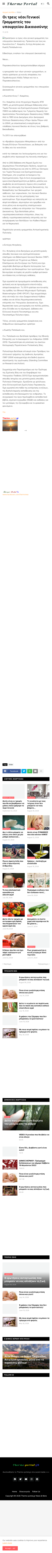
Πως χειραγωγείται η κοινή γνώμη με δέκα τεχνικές (36, 952)
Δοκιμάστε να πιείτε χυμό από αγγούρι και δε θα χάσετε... (38, 921)
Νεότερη (7, 964)
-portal (11, 418)
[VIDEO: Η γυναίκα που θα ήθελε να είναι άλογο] (10, 1138)
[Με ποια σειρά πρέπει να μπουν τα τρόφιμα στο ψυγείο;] (10, 1033)
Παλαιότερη (43, 964)
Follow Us (36, 1491)
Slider (19, 12)
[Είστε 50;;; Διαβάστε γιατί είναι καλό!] (10, 1151)
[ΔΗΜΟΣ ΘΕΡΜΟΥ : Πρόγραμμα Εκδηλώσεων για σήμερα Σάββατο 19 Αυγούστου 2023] (10, 1165)
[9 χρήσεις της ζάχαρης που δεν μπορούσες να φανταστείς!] (10, 1020)
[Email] (35, 771)
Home (14, 1491)
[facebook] (15, 1479)
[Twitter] (24, 771)
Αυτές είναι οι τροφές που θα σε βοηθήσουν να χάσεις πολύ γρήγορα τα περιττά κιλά (13, 804)
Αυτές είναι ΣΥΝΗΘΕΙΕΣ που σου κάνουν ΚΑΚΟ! (37, 833)
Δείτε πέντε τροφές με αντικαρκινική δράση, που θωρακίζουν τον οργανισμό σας (13, 922)
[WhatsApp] (29, 771)
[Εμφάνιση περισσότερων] (41, 771)
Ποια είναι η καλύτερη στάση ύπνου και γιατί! (32, 991)
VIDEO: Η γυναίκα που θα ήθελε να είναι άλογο (34, 1136)
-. (11, 492)
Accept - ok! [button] (10, 1548)
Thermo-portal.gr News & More (34, 1496)
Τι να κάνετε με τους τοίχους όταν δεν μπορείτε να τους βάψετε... (36, 804)
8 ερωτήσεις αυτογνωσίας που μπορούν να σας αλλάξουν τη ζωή (34, 978)
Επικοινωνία (24, 1491)
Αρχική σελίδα (9, 12)
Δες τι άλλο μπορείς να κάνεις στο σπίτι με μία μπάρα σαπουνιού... (13, 834)
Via (4, 412)
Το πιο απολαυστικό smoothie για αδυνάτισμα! (11, 892)
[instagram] (31, 1479)
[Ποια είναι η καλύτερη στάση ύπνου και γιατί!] (10, 994)
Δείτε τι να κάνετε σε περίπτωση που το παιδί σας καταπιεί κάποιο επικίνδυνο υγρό (34, 1005)
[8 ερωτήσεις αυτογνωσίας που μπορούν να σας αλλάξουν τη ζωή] (10, 981)
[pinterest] (37, 1479)
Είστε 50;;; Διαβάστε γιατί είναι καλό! (33, 1149)
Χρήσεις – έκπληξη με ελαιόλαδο (36, 862)
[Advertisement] (26, 458)
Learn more (7, 1543)
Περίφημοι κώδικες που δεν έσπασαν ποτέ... (38, 891)
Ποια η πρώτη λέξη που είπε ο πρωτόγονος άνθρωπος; (13, 863)
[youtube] (26, 1479)
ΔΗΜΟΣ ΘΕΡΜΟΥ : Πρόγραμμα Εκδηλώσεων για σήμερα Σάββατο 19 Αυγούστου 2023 (34, 1163)
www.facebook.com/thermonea (15, 494)
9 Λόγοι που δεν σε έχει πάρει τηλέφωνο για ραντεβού (13, 952)
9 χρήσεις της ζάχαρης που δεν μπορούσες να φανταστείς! (33, 1017)
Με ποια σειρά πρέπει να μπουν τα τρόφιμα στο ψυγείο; (34, 1030)
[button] (3, 4)
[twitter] (20, 1479)
